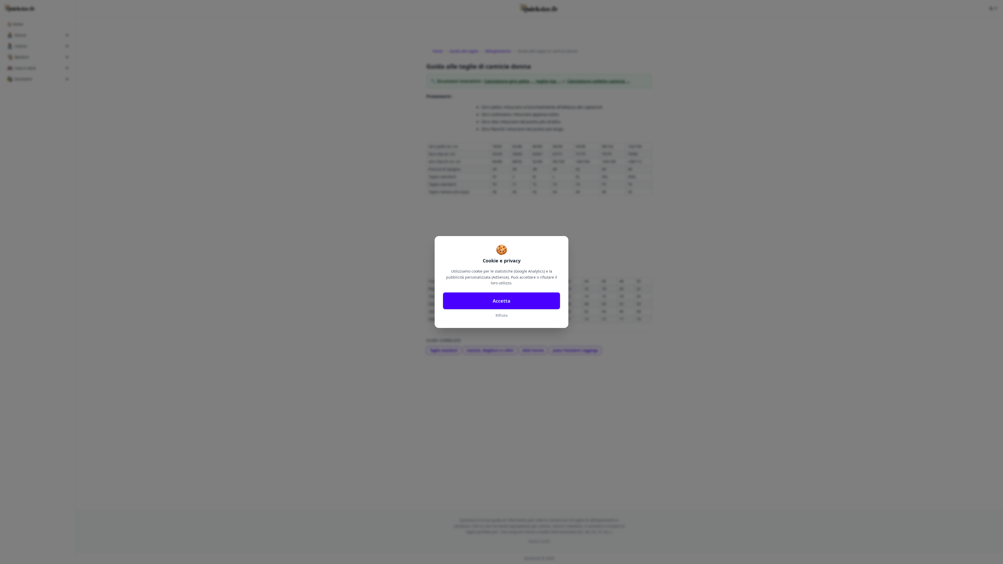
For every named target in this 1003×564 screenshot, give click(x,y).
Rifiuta (501, 315)
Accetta (501, 301)
